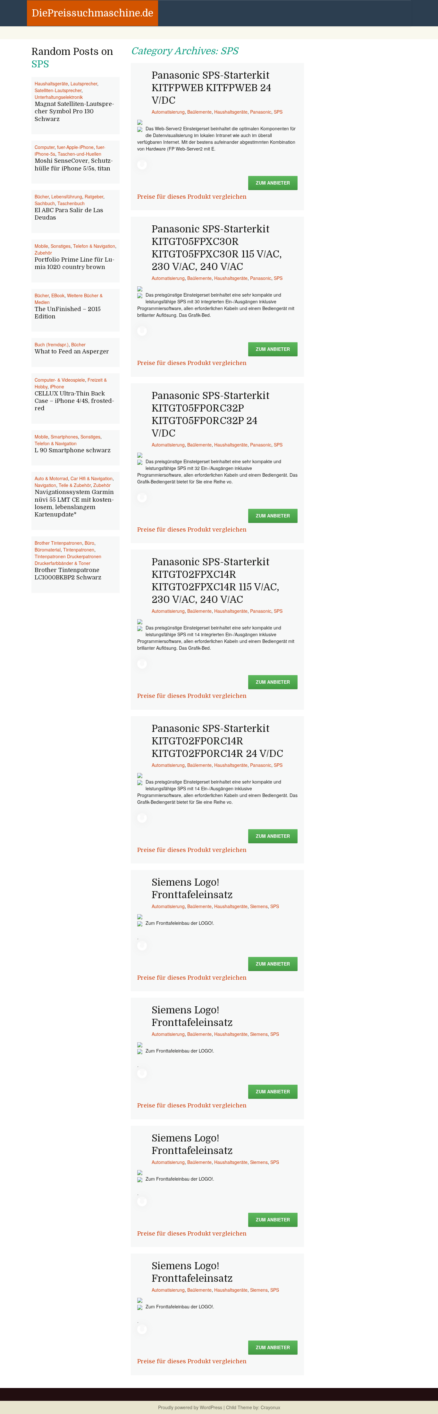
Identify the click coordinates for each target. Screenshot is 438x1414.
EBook (57, 295)
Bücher (42, 196)
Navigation (45, 485)
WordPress (210, 1407)
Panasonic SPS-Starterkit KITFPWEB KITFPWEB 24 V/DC (211, 88)
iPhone (57, 386)
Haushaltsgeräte (231, 111)
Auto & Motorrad (51, 478)
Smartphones (64, 436)
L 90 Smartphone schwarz (73, 450)
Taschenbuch (71, 203)
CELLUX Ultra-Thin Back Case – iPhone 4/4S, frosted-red (74, 401)
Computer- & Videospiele (60, 380)
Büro (89, 543)
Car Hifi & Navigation (92, 478)
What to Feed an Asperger (72, 351)
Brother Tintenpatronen (58, 543)
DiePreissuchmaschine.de (92, 13)
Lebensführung (66, 196)
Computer (45, 147)
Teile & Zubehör (75, 485)
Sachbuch (45, 203)
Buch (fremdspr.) (52, 344)
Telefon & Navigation (94, 246)
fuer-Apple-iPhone (75, 147)
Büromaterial (48, 549)
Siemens (259, 906)
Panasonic (260, 111)
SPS (278, 111)
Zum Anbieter (273, 182)
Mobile (41, 246)
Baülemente (199, 111)
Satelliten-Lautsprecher (58, 90)
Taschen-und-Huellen (79, 154)
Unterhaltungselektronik (59, 97)
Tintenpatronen (78, 549)
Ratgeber (94, 196)
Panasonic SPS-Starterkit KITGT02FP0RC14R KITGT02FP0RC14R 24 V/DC (217, 741)
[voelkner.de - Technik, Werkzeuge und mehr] (139, 121)
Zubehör (43, 252)
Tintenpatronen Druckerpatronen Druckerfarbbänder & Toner (68, 559)
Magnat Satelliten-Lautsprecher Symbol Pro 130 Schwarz (74, 111)
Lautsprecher (84, 83)
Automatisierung (168, 111)
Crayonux (269, 1407)
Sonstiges (61, 246)
